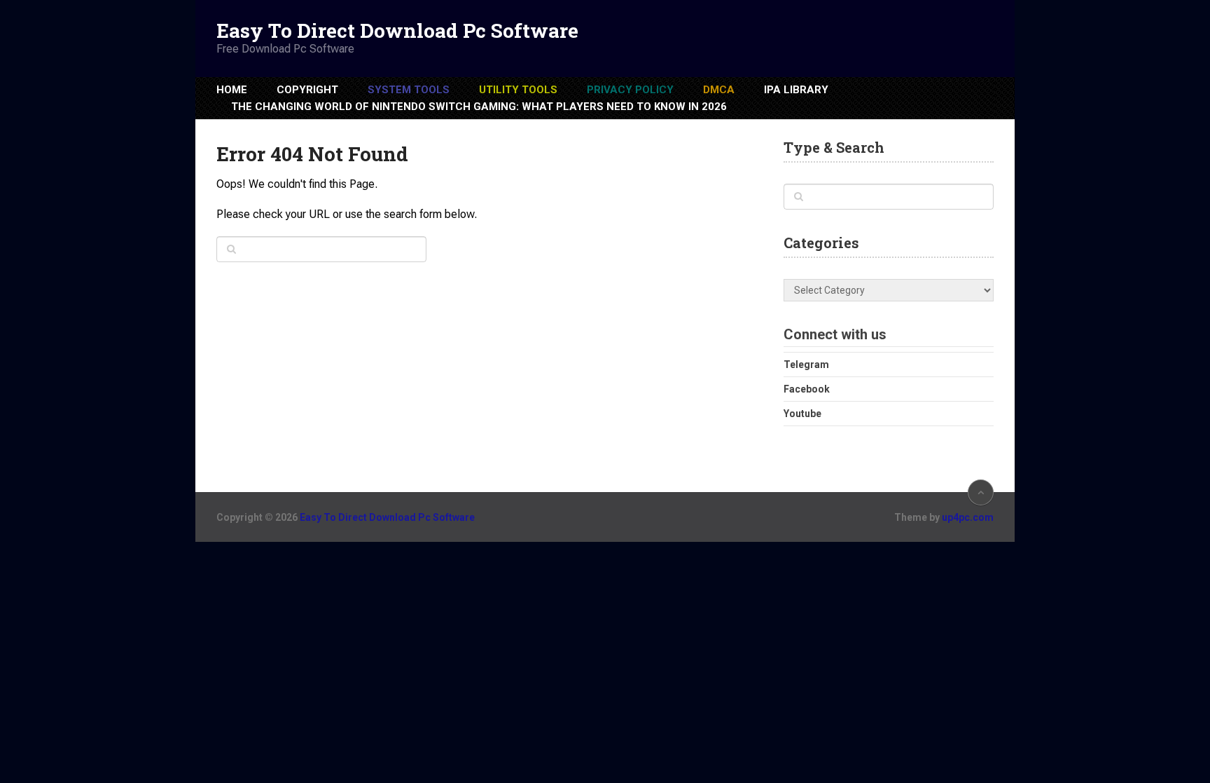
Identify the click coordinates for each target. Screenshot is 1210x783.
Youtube (802, 413)
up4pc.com (968, 517)
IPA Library (796, 89)
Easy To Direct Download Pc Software (397, 31)
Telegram (806, 364)
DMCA (719, 89)
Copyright (307, 89)
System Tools (409, 89)
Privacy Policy (630, 89)
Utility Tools (518, 89)
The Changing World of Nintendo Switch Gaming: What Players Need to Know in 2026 (479, 106)
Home (231, 89)
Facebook (807, 389)
